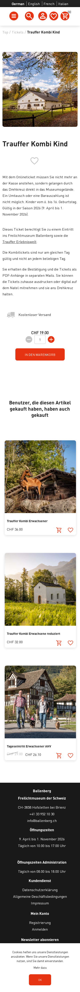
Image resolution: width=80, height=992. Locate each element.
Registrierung (40, 922)
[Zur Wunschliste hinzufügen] (70, 530)
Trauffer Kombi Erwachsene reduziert (33, 633)
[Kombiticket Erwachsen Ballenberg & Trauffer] (40, 511)
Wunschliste (53, 16)
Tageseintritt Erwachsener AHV (29, 746)
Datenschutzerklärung (40, 889)
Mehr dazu (40, 967)
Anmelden (40, 929)
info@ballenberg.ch (42, 820)
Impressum (40, 903)
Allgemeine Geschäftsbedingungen (40, 896)
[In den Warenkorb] (59, 530)
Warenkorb (68, 13)
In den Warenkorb (40, 355)
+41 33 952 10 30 (41, 814)
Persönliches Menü (42, 16)
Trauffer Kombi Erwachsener (27, 521)
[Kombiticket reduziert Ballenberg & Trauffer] (40, 624)
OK (40, 980)
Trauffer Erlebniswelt (19, 241)
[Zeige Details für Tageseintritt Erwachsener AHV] (40, 737)
